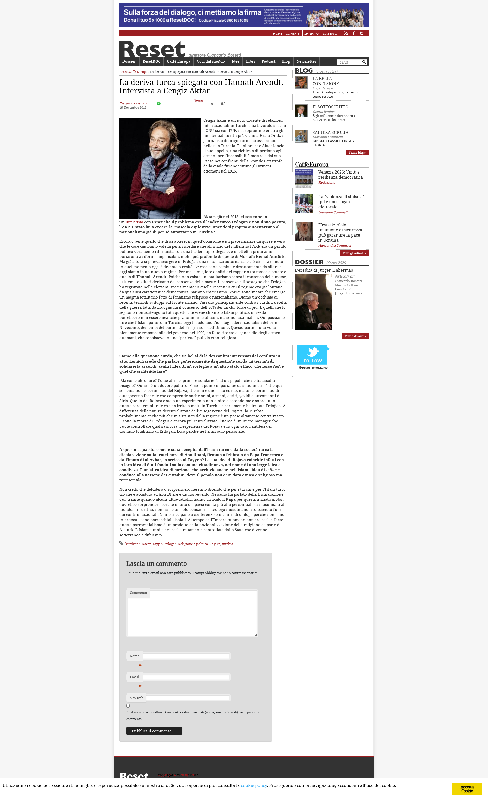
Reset (123, 72)
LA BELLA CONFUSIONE (326, 81)
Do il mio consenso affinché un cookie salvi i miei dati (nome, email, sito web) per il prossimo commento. (193, 715)
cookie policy (254, 785)
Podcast (269, 61)
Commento (138, 592)
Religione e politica (193, 544)
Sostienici (330, 33)
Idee (235, 61)
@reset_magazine (313, 367)
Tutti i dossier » (355, 336)
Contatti (293, 33)
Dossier (129, 61)
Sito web (136, 698)
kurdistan (133, 544)
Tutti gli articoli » (354, 253)
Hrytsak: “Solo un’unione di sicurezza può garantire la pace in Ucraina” (340, 232)
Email (136, 678)
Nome (136, 657)
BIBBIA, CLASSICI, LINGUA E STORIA (335, 143)
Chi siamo (311, 33)
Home (277, 33)
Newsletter (306, 61)
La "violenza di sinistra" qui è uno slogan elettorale (341, 202)
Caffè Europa (178, 61)
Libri (250, 61)
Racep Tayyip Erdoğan (159, 544)
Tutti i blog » (357, 152)
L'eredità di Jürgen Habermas (324, 270)
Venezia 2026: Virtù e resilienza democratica (340, 174)
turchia (227, 544)
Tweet (198, 101)
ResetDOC (151, 61)
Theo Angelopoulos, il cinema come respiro (335, 94)
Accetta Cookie (467, 789)
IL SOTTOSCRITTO (330, 107)
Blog (286, 61)
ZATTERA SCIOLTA (330, 132)
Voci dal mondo (211, 61)
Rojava (214, 544)
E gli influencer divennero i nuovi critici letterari (334, 118)
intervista (134, 221)
